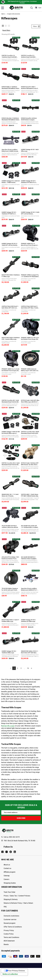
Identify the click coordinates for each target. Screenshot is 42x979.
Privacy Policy (22, 930)
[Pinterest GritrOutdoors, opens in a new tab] (10, 852)
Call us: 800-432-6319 (12, 837)
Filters (35, 26)
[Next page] (31, 668)
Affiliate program (9, 872)
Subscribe (21, 818)
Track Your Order (9, 892)
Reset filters (6, 30)
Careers (6, 879)
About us (7, 865)
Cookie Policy (22, 934)
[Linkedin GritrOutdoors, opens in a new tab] (14, 852)
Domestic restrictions (11, 916)
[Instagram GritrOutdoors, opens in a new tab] (6, 852)
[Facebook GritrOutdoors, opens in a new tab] (2, 852)
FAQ (5, 907)
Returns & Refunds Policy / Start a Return (18, 903)
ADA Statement (9, 941)
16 (28, 668)
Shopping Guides (10, 883)
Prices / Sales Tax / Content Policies (17, 896)
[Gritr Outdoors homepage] (17, 8)
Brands (6, 944)
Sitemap (7, 876)
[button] (3, 26)
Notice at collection (10, 974)
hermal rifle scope (8, 726)
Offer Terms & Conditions (13, 927)
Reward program (9, 923)
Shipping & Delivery (11, 899)
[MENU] (2, 7)
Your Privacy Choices (16, 971)
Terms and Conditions (22, 937)
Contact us (7, 868)
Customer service (10, 919)
